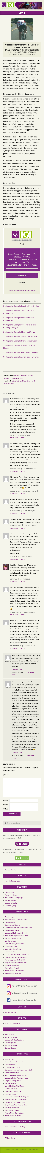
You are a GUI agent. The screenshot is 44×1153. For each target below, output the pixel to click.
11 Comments (29, 54)
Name (5, 800)
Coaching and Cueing (20, 52)
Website (5, 809)
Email (5, 805)
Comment (6, 775)
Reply (23, 438)
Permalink (14, 438)
